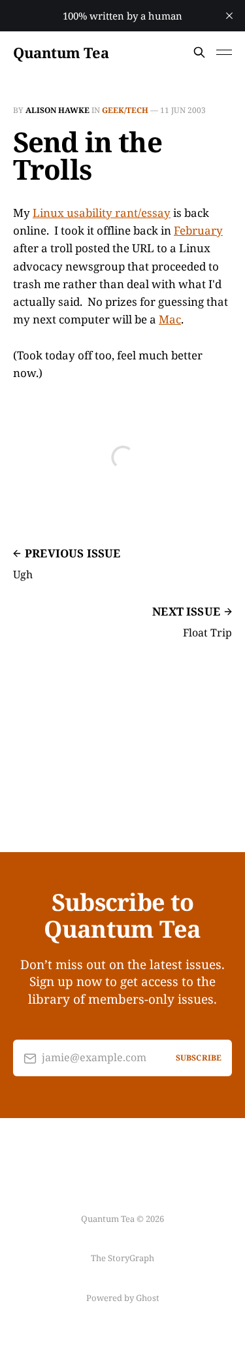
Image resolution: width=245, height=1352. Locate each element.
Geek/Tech (125, 110)
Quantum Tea (60, 52)
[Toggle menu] (224, 52)
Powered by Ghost (122, 1298)
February (198, 230)
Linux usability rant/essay (102, 212)
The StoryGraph (122, 1258)
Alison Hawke (57, 110)
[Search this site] (199, 52)
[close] (229, 15)
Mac (170, 319)
